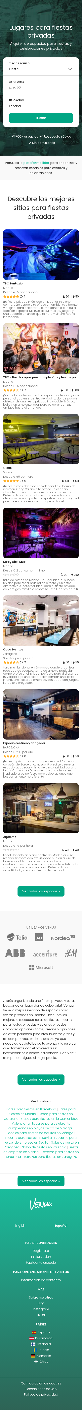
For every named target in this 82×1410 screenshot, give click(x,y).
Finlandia (43, 1344)
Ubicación (16, 100)
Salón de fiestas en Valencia (44, 1147)
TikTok (41, 1315)
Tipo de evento (19, 63)
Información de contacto (41, 1280)
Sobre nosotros (41, 1297)
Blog (41, 1303)
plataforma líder (36, 163)
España (43, 1332)
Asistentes (16, 81)
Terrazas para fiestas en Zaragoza (50, 1156)
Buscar (41, 118)
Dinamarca (43, 1338)
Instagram (41, 1309)
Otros (43, 1361)
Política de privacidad (41, 1394)
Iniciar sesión (41, 1256)
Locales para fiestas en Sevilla (28, 1137)
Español (61, 1225)
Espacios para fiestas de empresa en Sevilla (40, 1140)
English (20, 1225)
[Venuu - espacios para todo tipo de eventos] (41, 13)
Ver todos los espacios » (41, 891)
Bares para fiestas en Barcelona (31, 1109)
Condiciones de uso (41, 1389)
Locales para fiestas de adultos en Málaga (40, 1133)
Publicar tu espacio (41, 1262)
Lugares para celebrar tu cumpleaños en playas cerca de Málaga (40, 1125)
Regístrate (41, 1250)
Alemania (43, 1356)
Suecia (43, 1350)
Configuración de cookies (41, 1383)
